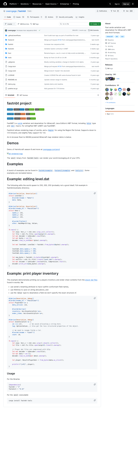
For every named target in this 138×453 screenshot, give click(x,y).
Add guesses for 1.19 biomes (54, 88)
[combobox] (74, 24)
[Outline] (98, 95)
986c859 (75, 30)
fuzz (9, 53)
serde (20, 123)
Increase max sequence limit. (27, 30)
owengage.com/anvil (51, 149)
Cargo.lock (12, 66)
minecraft (110, 36)
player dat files (91, 280)
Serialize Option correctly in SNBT (56, 49)
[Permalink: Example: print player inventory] (5, 273)
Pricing (76, 4)
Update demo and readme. (53, 84)
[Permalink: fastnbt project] (5, 103)
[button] (94, 193)
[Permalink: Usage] (5, 373)
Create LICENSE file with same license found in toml (62, 75)
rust (122, 36)
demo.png (11, 84)
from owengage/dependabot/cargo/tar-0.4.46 (78, 40)
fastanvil (11, 40)
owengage (11, 11)
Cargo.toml (12, 71)
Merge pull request (50, 40)
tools (9, 57)
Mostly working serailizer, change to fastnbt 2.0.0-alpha (64, 62)
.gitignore (11, 62)
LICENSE (11, 75)
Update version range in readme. (55, 80)
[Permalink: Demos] (5, 143)
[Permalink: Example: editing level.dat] (5, 179)
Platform (13, 4)
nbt (117, 36)
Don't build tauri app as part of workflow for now (61, 35)
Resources (37, 4)
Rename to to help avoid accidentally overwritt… (68, 53)
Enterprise (64, 4)
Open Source (50, 4)
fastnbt (22, 11)
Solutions (25, 4)
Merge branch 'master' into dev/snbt (57, 71)
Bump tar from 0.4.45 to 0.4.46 (55, 57)
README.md (12, 80)
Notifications (103, 11)
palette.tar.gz (13, 88)
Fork (116, 11)
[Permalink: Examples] (5, 164)
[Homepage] (5, 4)
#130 (60, 40)
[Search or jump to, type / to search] (110, 4)
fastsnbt (11, 49)
